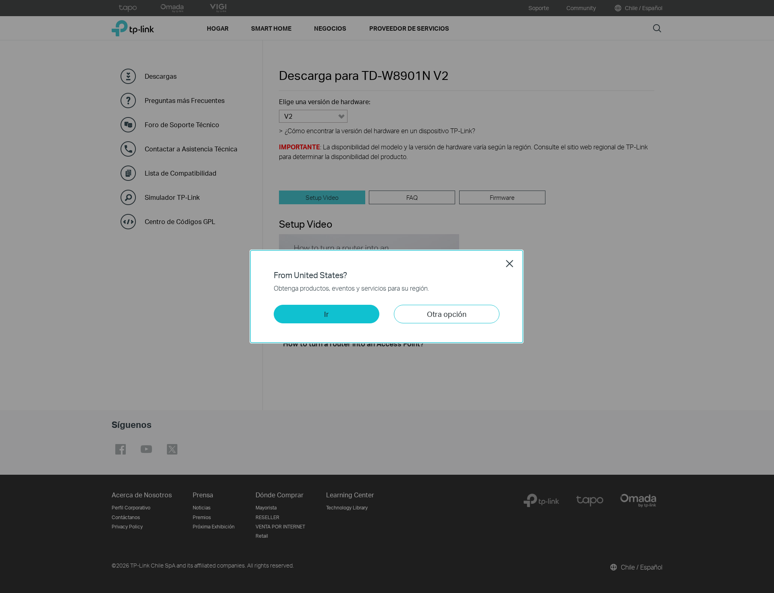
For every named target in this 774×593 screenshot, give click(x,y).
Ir (326, 314)
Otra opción (446, 314)
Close (510, 263)
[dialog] (387, 296)
